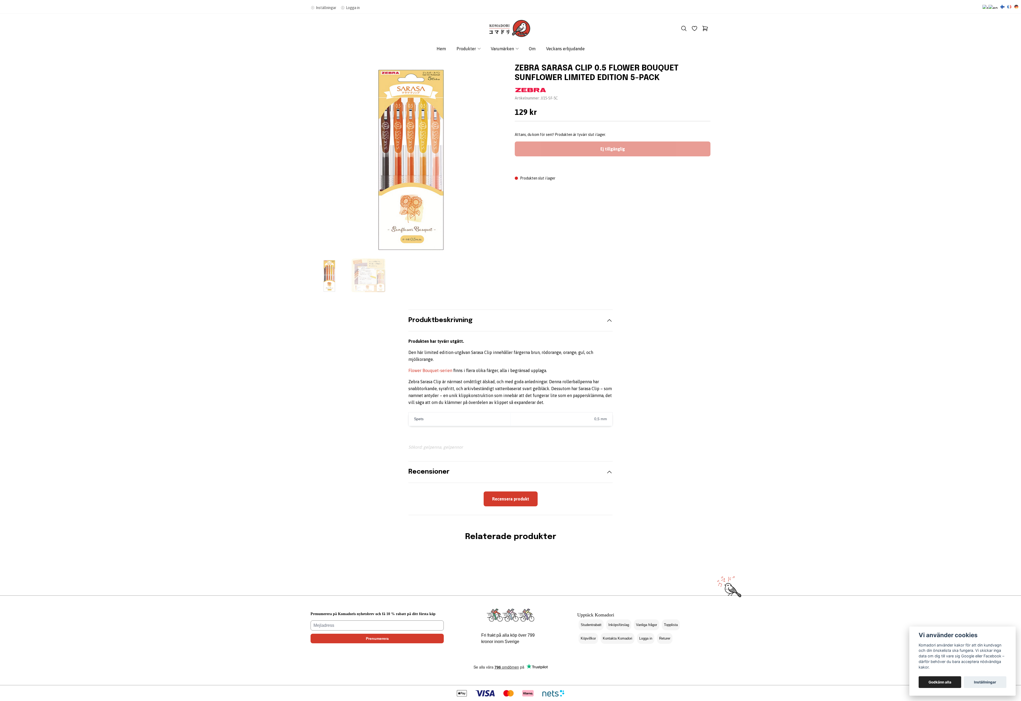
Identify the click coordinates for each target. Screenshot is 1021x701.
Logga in (645, 638)
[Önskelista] (694, 28)
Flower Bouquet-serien (430, 370)
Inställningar (985, 682)
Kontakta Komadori (617, 638)
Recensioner (429, 472)
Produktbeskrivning (440, 320)
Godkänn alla (939, 682)
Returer (664, 638)
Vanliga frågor (646, 625)
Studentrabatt (591, 625)
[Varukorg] (705, 28)
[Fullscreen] (408, 157)
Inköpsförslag (618, 625)
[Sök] (684, 28)
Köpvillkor (588, 638)
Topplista (671, 625)
